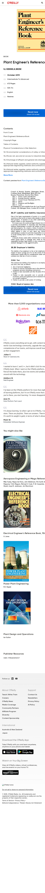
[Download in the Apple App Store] (9, 753)
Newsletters (32, 698)
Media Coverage (9, 705)
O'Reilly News (7, 701)
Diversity (5, 715)
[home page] (13, 2)
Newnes (10, 96)
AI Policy (31, 705)
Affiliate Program (9, 711)
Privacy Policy (33, 701)
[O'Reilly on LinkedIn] (12, 679)
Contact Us (32, 694)
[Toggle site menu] (2, 2)
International (8, 725)
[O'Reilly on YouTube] (16, 679)
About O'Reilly (9, 690)
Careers (5, 698)
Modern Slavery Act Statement (31, 803)
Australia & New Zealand (12, 729)
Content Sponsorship (10, 718)
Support (32, 690)
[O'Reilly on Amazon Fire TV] (10, 774)
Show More (8, 175)
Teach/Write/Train (9, 694)
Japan (4, 733)
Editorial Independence (10, 803)
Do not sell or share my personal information (17, 790)
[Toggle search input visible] (42, 2)
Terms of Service (8, 801)
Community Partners (10, 708)
